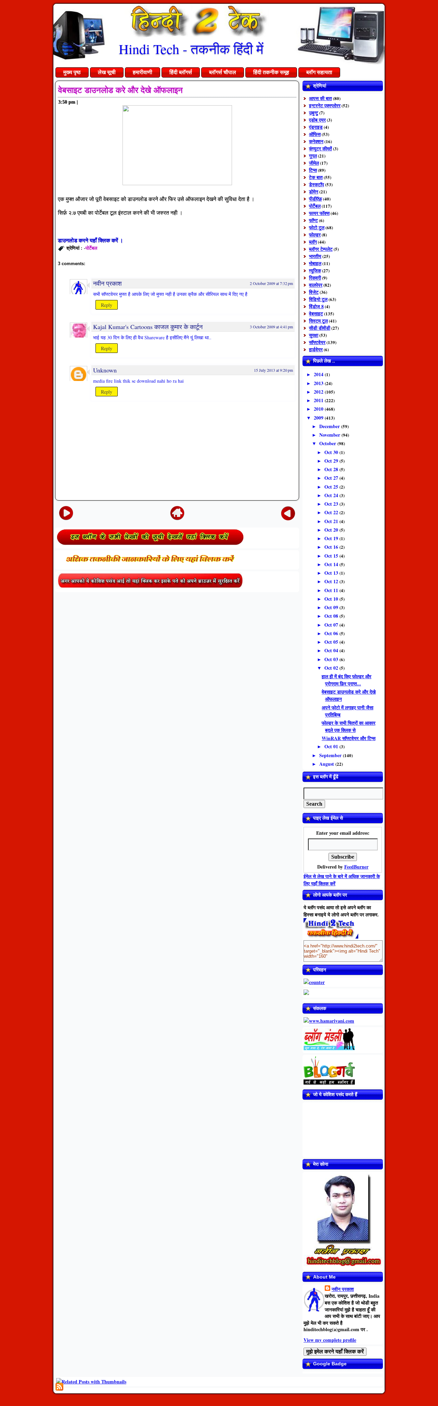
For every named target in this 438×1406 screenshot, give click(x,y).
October (328, 443)
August (327, 763)
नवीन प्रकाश (107, 283)
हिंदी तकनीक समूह (271, 72)
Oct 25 (331, 486)
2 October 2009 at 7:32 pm (271, 283)
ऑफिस (315, 134)
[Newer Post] (66, 512)
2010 (319, 408)
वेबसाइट (316, 313)
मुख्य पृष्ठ (72, 72)
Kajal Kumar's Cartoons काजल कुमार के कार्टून (148, 327)
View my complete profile (330, 1339)
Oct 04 (331, 650)
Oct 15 (331, 555)
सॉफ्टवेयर (317, 342)
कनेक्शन (316, 141)
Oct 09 (331, 607)
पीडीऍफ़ (315, 198)
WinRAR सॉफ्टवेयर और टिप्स (348, 738)
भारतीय (315, 256)
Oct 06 (331, 633)
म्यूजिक (315, 270)
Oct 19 (331, 538)
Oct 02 (331, 667)
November (330, 434)
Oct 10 (331, 598)
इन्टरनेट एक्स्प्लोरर (324, 105)
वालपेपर (315, 284)
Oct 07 (331, 624)
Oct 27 (331, 477)
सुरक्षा (313, 335)
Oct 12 (331, 581)
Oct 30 (331, 452)
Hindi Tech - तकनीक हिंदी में (191, 49)
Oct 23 (331, 503)
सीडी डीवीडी (319, 327)
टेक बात (316, 177)
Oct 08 (331, 615)
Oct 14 (331, 564)
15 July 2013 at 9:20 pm (273, 370)
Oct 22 (331, 512)
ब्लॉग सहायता (319, 72)
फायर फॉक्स (319, 213)
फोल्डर (315, 234)
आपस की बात (320, 98)
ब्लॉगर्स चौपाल (222, 72)
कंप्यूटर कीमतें (320, 148)
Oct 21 (331, 521)
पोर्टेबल (91, 247)
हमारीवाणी (142, 72)
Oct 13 (331, 572)
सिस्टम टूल (318, 320)
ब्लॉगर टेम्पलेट (321, 248)
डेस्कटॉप (316, 184)
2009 (319, 417)
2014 (319, 374)
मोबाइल (315, 263)
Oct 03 (331, 659)
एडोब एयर (317, 119)
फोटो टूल (316, 227)
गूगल (313, 155)
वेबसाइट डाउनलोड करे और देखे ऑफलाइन (120, 90)
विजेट (314, 292)
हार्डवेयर (316, 349)
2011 (319, 400)
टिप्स (313, 170)
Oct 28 (331, 469)
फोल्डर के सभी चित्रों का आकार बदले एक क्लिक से (348, 726)
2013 (319, 383)
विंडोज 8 (316, 306)
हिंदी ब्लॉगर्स (180, 72)
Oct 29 (331, 460)
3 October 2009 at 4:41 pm (271, 326)
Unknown (105, 370)
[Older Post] (288, 512)
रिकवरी (315, 277)
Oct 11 (331, 590)
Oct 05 (331, 641)
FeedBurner (356, 866)
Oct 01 (331, 746)
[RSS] (59, 1387)
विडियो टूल (318, 299)
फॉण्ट (313, 220)
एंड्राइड (316, 127)
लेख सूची (107, 72)
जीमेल (314, 162)
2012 (319, 391)
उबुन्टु (313, 112)
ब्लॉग (313, 241)
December (330, 426)
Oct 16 (331, 546)
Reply (106, 305)
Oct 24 (331, 495)
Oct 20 (331, 529)
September (331, 755)
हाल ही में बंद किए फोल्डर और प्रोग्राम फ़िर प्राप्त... (346, 680)
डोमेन (313, 191)
